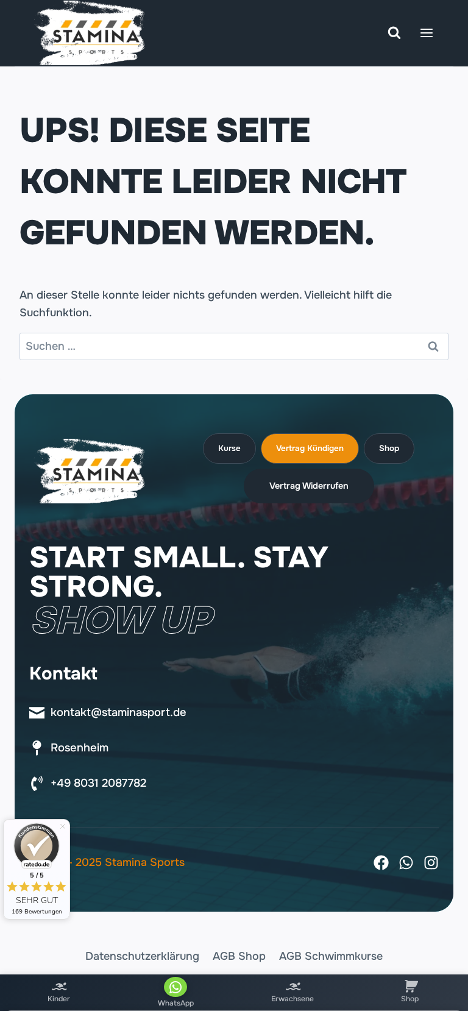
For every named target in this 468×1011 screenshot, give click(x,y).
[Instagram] (431, 862)
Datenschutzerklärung (142, 956)
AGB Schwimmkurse (331, 956)
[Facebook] (381, 862)
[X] (406, 862)
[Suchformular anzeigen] (394, 33)
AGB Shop (239, 956)
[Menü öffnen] (426, 32)
